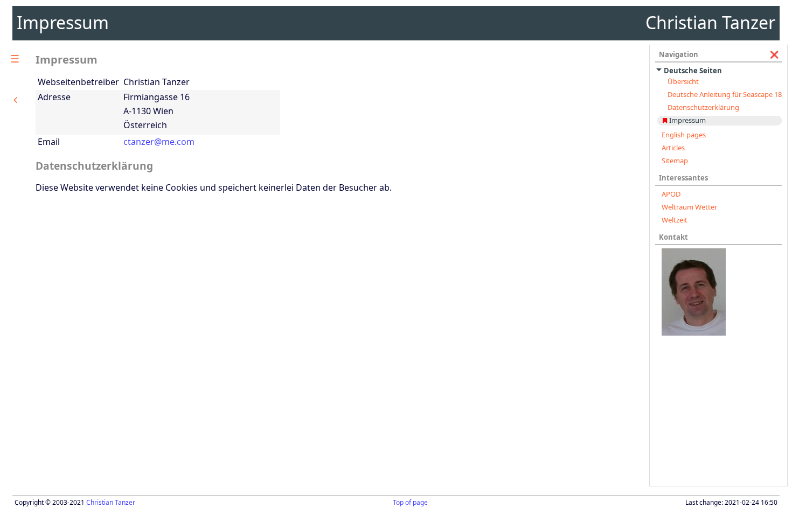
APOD (671, 194)
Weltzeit (674, 220)
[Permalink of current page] (665, 120)
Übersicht (683, 81)
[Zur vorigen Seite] (15, 99)
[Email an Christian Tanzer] (719, 292)
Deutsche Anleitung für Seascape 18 (725, 94)
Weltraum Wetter (689, 207)
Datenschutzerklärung (703, 107)
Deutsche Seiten (693, 70)
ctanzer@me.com (158, 142)
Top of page (410, 502)
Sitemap (675, 160)
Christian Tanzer (110, 502)
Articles (673, 147)
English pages (684, 135)
